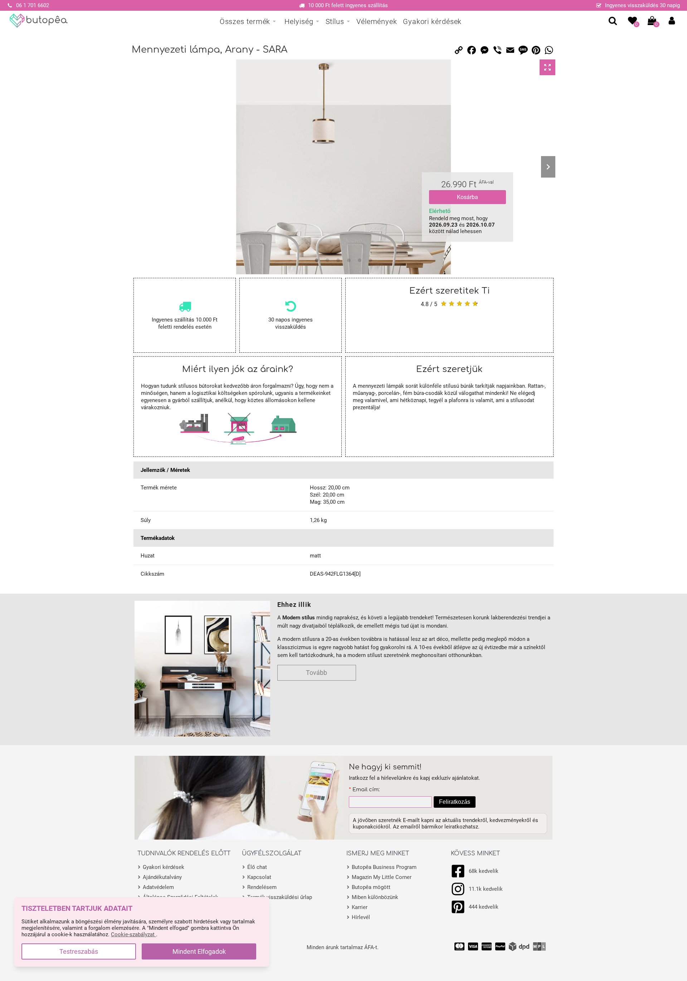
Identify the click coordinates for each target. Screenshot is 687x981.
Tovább (316, 672)
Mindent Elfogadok (199, 951)
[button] (672, 20)
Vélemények (376, 21)
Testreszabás (78, 951)
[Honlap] (39, 21)
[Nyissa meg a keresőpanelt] (613, 20)
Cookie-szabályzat (133, 934)
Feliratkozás (454, 802)
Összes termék (245, 21)
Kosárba (467, 197)
